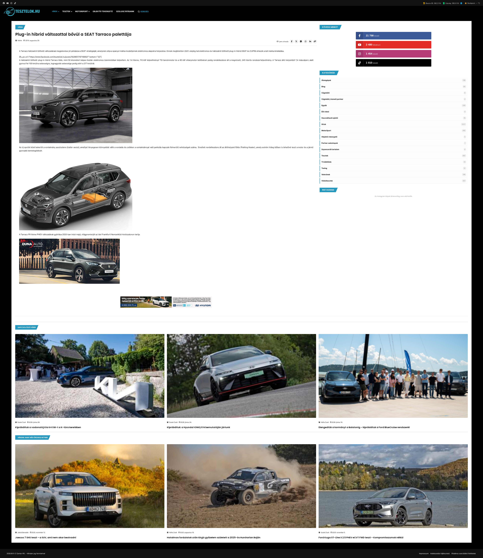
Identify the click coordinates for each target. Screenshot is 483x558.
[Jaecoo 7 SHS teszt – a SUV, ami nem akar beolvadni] (89, 486)
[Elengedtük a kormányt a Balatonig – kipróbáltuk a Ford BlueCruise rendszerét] (393, 376)
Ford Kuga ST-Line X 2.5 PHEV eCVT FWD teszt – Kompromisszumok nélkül (361, 537)
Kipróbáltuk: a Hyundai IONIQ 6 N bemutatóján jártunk (198, 427)
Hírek (54, 11)
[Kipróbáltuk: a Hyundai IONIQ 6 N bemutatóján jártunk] (241, 376)
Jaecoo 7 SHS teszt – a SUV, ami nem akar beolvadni (45, 537)
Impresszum (424, 553)
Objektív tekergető (103, 11)
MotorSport (81, 11)
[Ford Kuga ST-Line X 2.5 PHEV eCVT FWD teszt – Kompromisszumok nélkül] (393, 486)
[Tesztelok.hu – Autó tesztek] (22, 11)
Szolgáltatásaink (125, 11)
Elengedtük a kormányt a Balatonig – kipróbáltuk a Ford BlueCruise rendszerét (364, 427)
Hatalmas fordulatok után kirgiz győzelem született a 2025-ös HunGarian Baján (213, 537)
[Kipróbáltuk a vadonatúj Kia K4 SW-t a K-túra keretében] (89, 376)
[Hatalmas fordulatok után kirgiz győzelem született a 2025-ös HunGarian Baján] (241, 486)
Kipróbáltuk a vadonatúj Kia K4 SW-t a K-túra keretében (48, 427)
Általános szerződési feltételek (463, 553)
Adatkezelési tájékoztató (440, 553)
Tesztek (66, 11)
